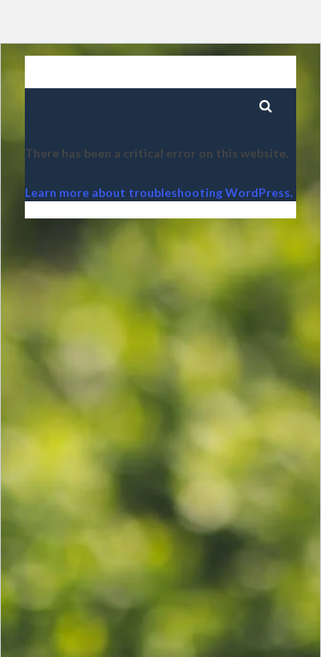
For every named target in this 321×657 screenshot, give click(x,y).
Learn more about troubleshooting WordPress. (159, 192)
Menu (220, 76)
